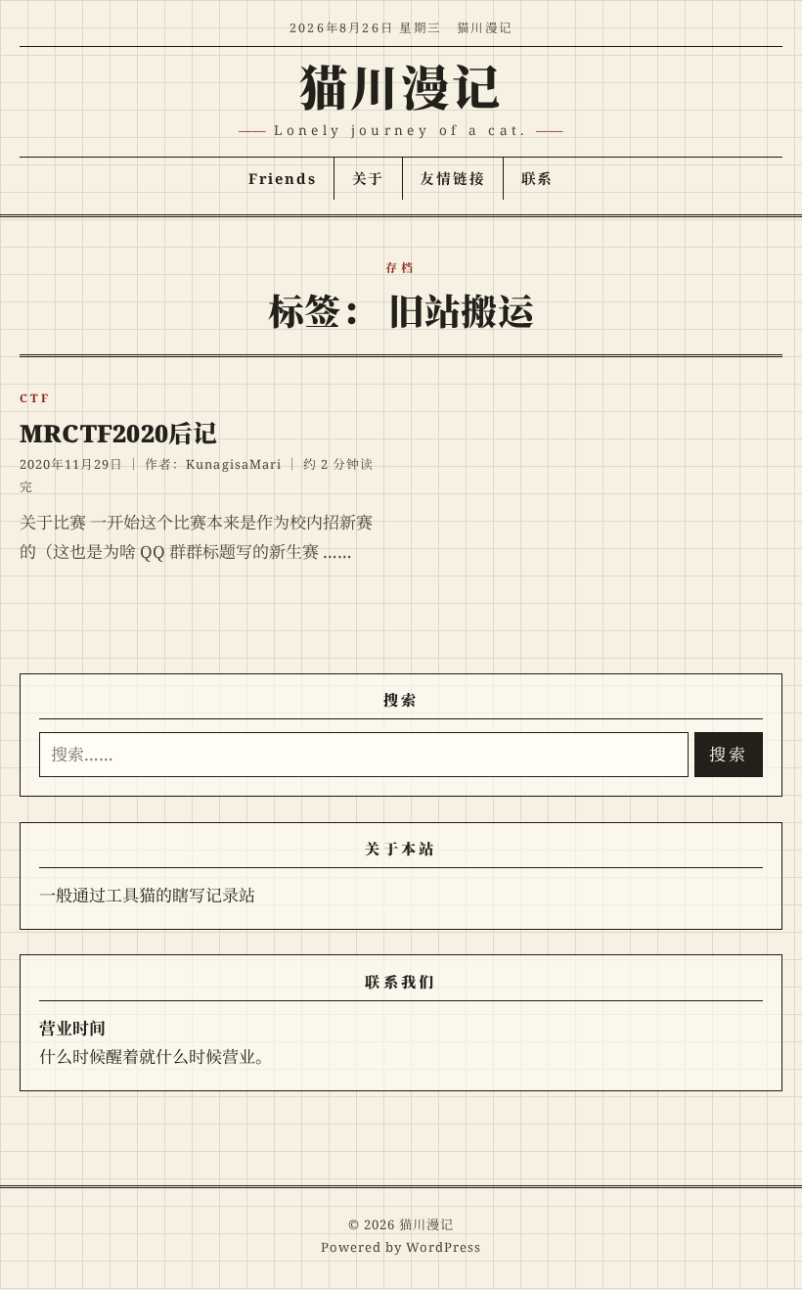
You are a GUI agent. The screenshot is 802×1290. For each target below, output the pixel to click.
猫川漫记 (401, 86)
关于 (368, 178)
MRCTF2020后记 (119, 432)
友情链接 (452, 178)
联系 (538, 178)
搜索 (728, 754)
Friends (282, 178)
